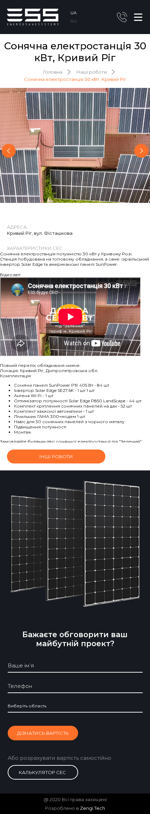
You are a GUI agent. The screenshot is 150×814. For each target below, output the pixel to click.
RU (73, 21)
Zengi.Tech (92, 808)
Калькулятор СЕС (42, 772)
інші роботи (56, 456)
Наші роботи (91, 72)
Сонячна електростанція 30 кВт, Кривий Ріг (75, 79)
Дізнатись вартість (43, 733)
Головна (52, 72)
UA (73, 12)
